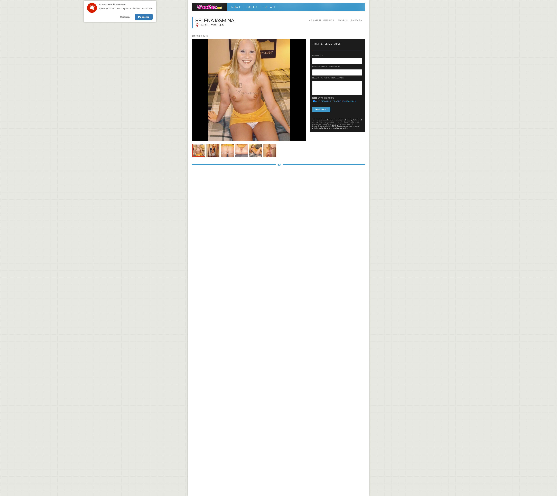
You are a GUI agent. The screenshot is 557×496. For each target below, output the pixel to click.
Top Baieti (269, 7)
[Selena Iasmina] (198, 150)
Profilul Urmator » (350, 20)
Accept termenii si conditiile (328, 101)
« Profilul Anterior (321, 20)
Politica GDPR (349, 101)
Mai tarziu (125, 17)
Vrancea (217, 24)
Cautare (235, 7)
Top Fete (251, 7)
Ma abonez (143, 17)
